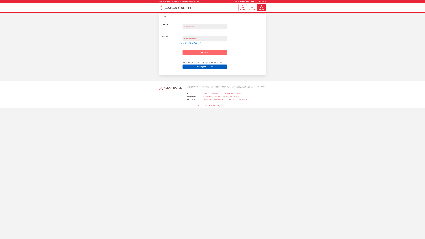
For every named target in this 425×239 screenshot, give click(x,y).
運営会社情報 (207, 99)
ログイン (263, 1)
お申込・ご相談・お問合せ (231, 96)
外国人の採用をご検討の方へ (212, 96)
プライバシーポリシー (226, 93)
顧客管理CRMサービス (246, 99)
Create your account (204, 67)
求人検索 (206, 93)
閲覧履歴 (242, 9)
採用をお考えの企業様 (243, 1)
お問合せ (238, 93)
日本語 (255, 1)
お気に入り (252, 9)
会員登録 (261, 9)
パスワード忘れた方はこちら (191, 43)
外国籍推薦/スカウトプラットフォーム (225, 99)
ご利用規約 (214, 93)
